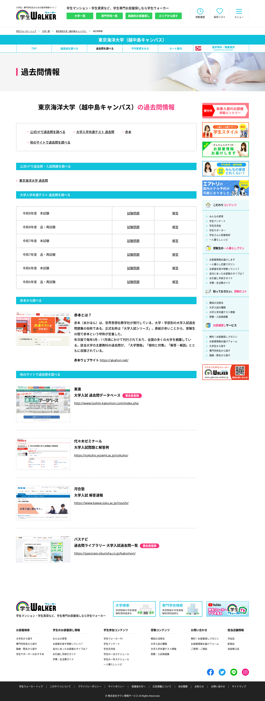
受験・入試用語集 (218, 317)
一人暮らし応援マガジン (222, 264)
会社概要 (183, 686)
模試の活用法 (216, 303)
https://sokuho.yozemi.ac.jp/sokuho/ (101, 455)
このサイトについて (60, 686)
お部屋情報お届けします (222, 260)
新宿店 (231, 644)
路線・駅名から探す (219, 355)
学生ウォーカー (36, 606)
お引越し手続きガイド (221, 278)
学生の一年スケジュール (116, 659)
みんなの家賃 (216, 216)
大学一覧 (46, 31)
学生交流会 (215, 226)
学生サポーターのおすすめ (30, 654)
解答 (175, 213)
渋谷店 (231, 638)
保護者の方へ (138, 686)
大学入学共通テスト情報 (222, 312)
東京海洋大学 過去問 (33, 180)
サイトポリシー (116, 686)
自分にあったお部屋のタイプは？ (226, 274)
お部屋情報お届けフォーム (223, 341)
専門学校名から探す (219, 351)
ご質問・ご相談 (199, 649)
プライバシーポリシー (89, 686)
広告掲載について (162, 686)
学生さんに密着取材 (219, 235)
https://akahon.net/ (114, 360)
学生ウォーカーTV (113, 638)
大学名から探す (217, 346)
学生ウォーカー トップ (26, 31)
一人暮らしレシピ (218, 240)
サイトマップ (239, 686)
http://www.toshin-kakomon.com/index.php (106, 403)
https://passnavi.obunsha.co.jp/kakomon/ (105, 553)
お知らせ (199, 686)
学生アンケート (217, 221)
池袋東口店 (233, 649)
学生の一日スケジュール (116, 654)
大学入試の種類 (217, 308)
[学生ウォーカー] (36, 15)
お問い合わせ (218, 686)
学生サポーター (217, 230)
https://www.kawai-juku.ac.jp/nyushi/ (101, 503)
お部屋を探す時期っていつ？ (224, 269)
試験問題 (133, 213)
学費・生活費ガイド (219, 283)
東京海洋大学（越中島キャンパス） (71, 31)
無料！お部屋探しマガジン (223, 337)
